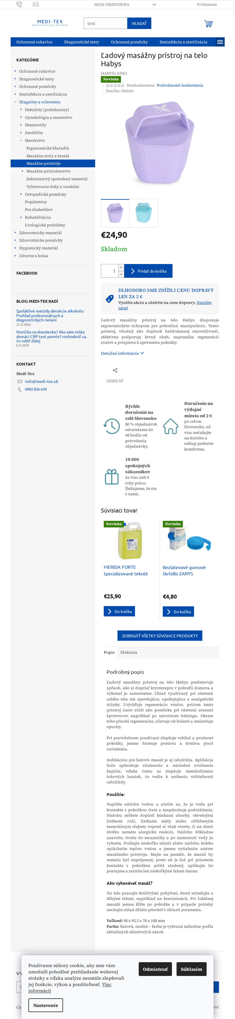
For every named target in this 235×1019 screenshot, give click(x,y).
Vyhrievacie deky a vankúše (52, 186)
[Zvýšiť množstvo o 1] (121, 267)
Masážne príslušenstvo (48, 171)
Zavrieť (139, 370)
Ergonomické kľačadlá (47, 148)
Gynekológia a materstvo (48, 117)
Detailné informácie (120, 353)
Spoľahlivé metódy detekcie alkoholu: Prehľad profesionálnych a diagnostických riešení (50, 315)
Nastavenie (45, 1005)
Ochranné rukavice (37, 71)
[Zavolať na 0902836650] (24, 4)
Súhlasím (191, 969)
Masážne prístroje (43, 163)
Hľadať (139, 23)
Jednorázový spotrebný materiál (57, 179)
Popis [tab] (109, 652)
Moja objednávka (111, 4)
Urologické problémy (45, 225)
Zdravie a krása (33, 256)
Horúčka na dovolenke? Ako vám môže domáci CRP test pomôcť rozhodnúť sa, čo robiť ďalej (51, 336)
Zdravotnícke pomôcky (41, 240)
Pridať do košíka (152, 270)
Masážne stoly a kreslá (47, 156)
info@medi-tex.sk (41, 381)
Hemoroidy (35, 125)
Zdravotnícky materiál (40, 233)
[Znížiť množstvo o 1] (121, 274)
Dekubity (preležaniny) (47, 109)
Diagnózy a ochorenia (39, 102)
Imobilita (34, 132)
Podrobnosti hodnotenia (180, 85)
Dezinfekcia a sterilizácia (43, 94)
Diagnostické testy (36, 79)
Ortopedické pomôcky (45, 194)
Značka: (120, 91)
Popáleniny (36, 202)
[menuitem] (34, 41)
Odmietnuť (155, 969)
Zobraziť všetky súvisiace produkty (160, 635)
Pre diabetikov (39, 209)
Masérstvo (35, 140)
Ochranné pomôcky (37, 86)
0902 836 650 (36, 389)
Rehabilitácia (38, 217)
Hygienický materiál (38, 248)
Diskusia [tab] (128, 652)
